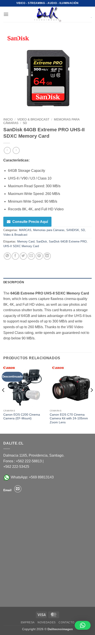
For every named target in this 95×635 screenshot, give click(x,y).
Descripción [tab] (13, 282)
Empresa (28, 622)
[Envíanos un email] (17, 488)
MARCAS (25, 230)
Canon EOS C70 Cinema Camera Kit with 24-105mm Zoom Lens (69, 418)
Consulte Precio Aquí (30, 222)
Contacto (66, 622)
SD (25, 123)
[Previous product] (16, 150)
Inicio (8, 119)
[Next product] (7, 150)
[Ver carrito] (88, 14)
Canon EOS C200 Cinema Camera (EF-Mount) (21, 416)
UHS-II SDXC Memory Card (21, 246)
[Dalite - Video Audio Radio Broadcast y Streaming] (47, 14)
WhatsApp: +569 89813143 (32, 477)
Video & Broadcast (33, 119)
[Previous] (3, 399)
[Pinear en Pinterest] (39, 256)
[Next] (91, 399)
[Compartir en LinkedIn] (47, 256)
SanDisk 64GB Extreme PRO (68, 241)
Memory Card (25, 241)
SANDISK (72, 230)
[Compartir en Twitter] (23, 256)
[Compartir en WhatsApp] (7, 256)
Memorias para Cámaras (49, 230)
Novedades (47, 622)
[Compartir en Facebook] (15, 256)
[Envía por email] (31, 256)
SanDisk (41, 241)
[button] (6, 14)
